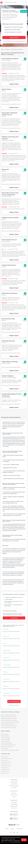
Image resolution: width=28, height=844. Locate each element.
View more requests (14, 705)
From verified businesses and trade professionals (14, 41)
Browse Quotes (14, 782)
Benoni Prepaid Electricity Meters (8, 715)
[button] (26, 2)
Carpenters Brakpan (5, 739)
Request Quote (14, 806)
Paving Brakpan (4, 748)
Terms (7, 828)
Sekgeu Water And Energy (10, 361)
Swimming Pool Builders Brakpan (8, 744)
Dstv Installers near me (6, 762)
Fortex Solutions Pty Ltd (9, 240)
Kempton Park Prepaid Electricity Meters (10, 722)
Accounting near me (5, 764)
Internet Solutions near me (7, 758)
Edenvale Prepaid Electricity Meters (9, 718)
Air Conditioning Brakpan (6, 743)
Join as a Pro (14, 783)
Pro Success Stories (14, 785)
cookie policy (6, 842)
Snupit (2, 49)
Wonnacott (5, 169)
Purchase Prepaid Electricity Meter (13, 32)
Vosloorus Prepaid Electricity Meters (9, 725)
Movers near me (4, 756)
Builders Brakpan (5, 734)
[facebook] (10, 833)
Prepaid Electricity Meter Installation (13, 27)
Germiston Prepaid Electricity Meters (9, 720)
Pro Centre (14, 787)
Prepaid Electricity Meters (16, 49)
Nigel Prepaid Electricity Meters (8, 724)
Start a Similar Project (14, 701)
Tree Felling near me (5, 769)
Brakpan (7, 49)
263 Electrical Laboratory (9, 293)
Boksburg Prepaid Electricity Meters (9, 716)
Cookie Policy (19, 828)
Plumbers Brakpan (5, 735)
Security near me (5, 771)
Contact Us (14, 808)
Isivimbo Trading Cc (8, 376)
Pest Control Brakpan (6, 737)
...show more (6, 101)
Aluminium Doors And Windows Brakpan (10, 750)
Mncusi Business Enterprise (10, 58)
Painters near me (5, 767)
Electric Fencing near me (6, 765)
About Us (14, 793)
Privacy (12, 828)
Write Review (17, 104)
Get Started (14, 618)
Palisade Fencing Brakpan (7, 746)
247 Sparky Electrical (8, 341)
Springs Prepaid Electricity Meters (8, 727)
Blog (14, 796)
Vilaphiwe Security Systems (10, 217)
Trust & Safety (14, 804)
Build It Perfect (6, 89)
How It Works (14, 802)
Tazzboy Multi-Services (9, 265)
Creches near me (5, 760)
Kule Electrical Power (8, 319)
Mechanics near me (5, 773)
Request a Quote (14, 84)
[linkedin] (17, 833)
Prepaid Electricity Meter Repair (12, 29)
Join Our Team (14, 795)
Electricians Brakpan (5, 741)
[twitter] (14, 833)
